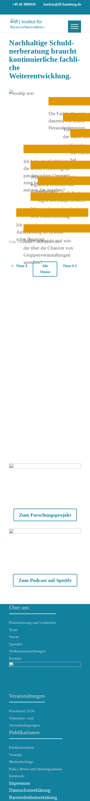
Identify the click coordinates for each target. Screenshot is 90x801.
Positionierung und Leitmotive (32, 623)
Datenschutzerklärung (29, 790)
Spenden (15, 644)
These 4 (21, 266)
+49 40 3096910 (24, 4)
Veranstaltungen (27, 696)
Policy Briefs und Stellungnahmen (35, 769)
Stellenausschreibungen (27, 651)
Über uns (19, 607)
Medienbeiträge (21, 762)
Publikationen (24, 732)
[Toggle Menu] (74, 26)
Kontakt (15, 658)
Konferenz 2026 (21, 711)
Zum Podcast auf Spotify (45, 580)
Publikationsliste (21, 747)
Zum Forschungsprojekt (45, 515)
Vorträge (15, 755)
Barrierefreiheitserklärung (33, 797)
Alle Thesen (45, 269)
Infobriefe (16, 776)
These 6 (68, 266)
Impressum (19, 783)
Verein (14, 637)
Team (13, 630)
